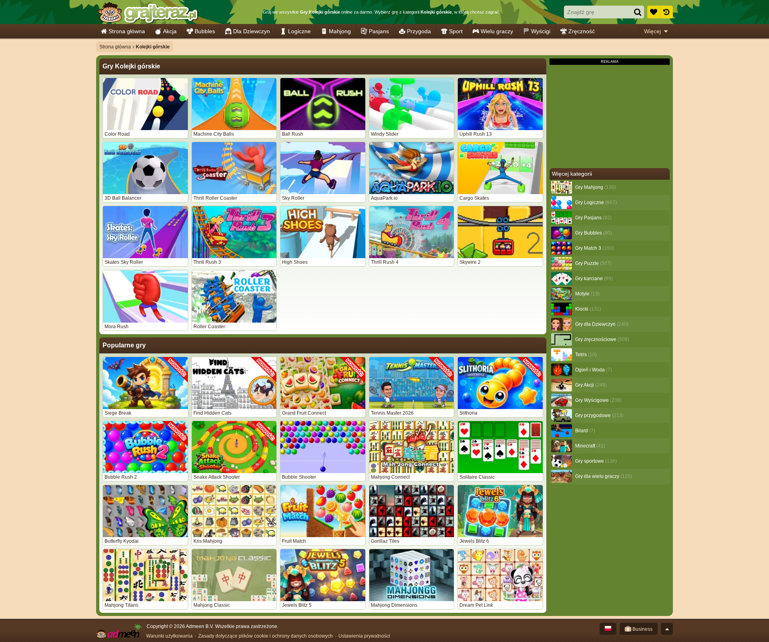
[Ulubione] (653, 12)
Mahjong (340, 31)
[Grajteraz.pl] (147, 12)
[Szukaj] (637, 12)
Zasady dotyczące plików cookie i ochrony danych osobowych (265, 636)
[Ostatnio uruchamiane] (666, 12)
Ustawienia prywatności (364, 636)
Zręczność (581, 31)
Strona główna (127, 31)
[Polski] (608, 629)
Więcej (652, 31)
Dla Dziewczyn (251, 31)
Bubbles (205, 31)
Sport (456, 31)
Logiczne (299, 31)
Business (641, 629)
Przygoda (419, 31)
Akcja (170, 31)
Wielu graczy (497, 31)
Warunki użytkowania (169, 636)
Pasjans (379, 31)
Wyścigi (540, 31)
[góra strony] (667, 629)
